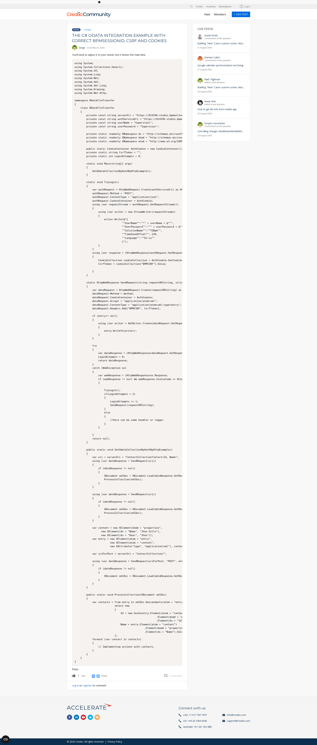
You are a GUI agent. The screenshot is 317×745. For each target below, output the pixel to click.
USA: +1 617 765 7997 (195, 714)
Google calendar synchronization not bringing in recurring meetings (233, 65)
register (87, 685)
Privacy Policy (114, 741)
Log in (247, 6)
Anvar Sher (210, 101)
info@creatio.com (236, 714)
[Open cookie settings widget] (6, 739)
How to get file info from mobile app (217, 109)
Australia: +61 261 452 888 (197, 726)
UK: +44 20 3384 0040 (195, 720)
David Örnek (211, 35)
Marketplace (225, 6)
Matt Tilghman (212, 79)
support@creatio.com (238, 720)
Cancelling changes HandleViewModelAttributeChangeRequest (230, 131)
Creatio (199, 6)
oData (88, 29)
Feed (207, 14)
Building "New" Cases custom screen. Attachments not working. (231, 43)
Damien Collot (212, 57)
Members (220, 14)
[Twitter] (98, 676)
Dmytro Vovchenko (214, 123)
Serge (82, 47)
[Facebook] (93, 676)
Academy (211, 6)
